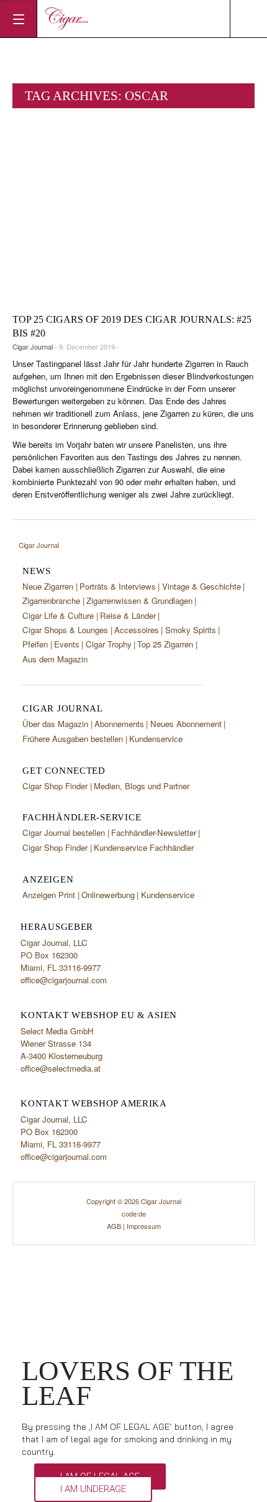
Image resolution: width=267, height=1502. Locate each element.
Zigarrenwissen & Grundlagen (139, 600)
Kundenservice (156, 738)
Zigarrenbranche (51, 600)
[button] (93, 1489)
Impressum (144, 1226)
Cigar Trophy (109, 644)
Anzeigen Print (48, 895)
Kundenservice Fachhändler (144, 847)
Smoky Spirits (190, 630)
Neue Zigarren (47, 586)
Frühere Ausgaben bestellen (72, 738)
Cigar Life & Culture (58, 615)
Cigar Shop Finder (55, 786)
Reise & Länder (128, 615)
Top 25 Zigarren (165, 644)
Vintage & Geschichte (201, 586)
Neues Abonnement (186, 724)
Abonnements (119, 724)
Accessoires (136, 630)
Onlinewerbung (108, 895)
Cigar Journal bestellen (63, 832)
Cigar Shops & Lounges (65, 630)
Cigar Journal (32, 346)
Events (66, 644)
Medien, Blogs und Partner (141, 786)
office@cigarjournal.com (63, 980)
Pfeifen (35, 644)
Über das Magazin (55, 724)
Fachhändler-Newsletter (153, 832)
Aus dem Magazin (55, 659)
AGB (114, 1226)
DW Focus (133, 18)
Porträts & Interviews (117, 586)
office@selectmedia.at (60, 1068)
